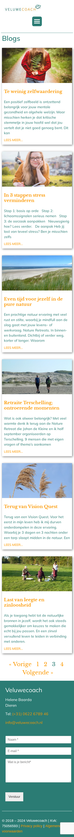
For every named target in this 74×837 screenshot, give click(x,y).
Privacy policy (31, 826)
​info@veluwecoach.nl (24, 722)
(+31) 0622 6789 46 (30, 713)
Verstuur (14, 796)
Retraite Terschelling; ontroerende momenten (31, 405)
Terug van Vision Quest (30, 506)
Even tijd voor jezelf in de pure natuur (33, 301)
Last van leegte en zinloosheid (24, 602)
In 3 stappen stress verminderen (24, 197)
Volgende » (37, 672)
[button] (37, 21)
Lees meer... (13, 140)
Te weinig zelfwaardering (33, 91)
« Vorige (20, 664)
